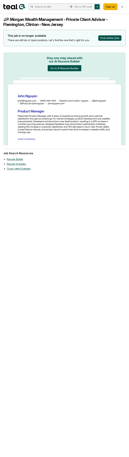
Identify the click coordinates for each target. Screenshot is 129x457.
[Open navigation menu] (122, 6)
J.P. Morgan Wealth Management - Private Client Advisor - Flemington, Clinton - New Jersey (55, 22)
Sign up (110, 6)
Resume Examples (16, 163)
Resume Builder (15, 159)
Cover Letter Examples (19, 168)
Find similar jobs (109, 38)
